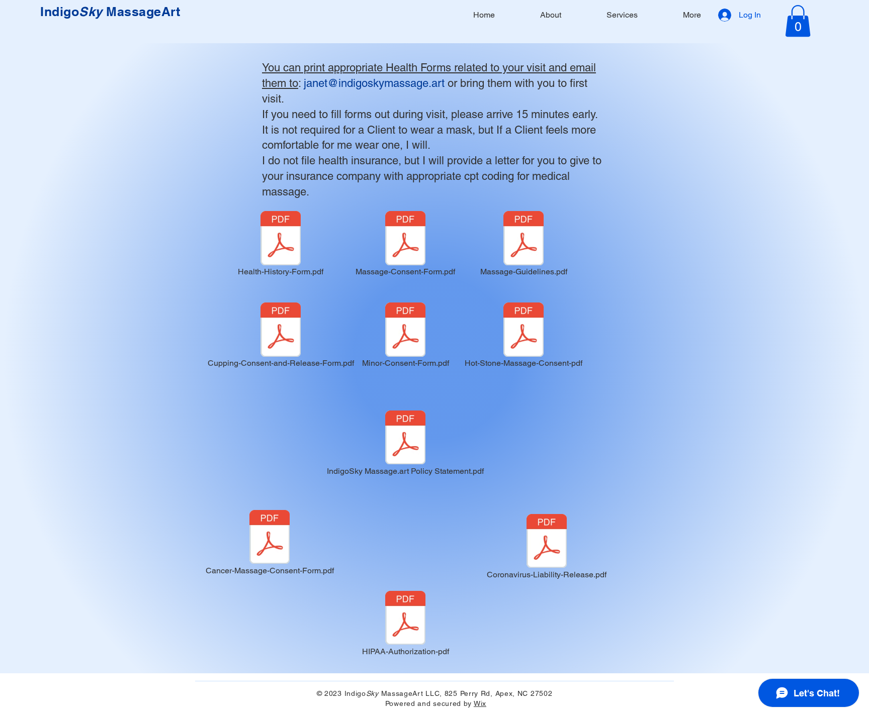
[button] (798, 21)
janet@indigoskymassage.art (374, 83)
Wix (480, 703)
